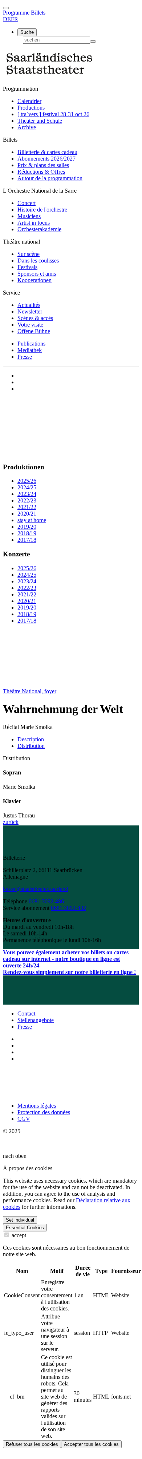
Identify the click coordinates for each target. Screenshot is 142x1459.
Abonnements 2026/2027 (46, 158)
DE (7, 19)
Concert (26, 203)
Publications (31, 343)
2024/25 (26, 487)
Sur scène (28, 254)
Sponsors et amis (36, 274)
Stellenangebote (35, 1020)
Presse (24, 357)
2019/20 (26, 527)
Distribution (31, 746)
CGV (23, 1119)
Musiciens (29, 216)
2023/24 (26, 494)
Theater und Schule (39, 121)
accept (18, 1235)
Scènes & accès (35, 318)
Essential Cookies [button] (25, 1227)
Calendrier (29, 101)
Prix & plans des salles (43, 165)
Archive (26, 127)
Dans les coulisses (38, 260)
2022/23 (26, 500)
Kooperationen (34, 280)
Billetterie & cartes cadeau (47, 152)
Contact (26, 1013)
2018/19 (26, 533)
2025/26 (26, 481)
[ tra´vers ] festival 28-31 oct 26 (53, 114)
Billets (38, 12)
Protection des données (43, 1112)
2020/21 (26, 513)
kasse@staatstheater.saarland (35, 889)
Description (30, 739)
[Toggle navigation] (6, 8)
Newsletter (29, 311)
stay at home (31, 520)
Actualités (28, 305)
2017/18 (26, 540)
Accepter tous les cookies (91, 1444)
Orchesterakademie (39, 229)
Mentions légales (36, 1106)
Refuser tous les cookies (32, 1444)
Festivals (27, 267)
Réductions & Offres (41, 172)
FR (14, 19)
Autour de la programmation (49, 178)
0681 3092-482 (68, 908)
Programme (17, 12)
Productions (31, 108)
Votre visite (30, 325)
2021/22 (26, 507)
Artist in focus (33, 223)
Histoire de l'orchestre (42, 209)
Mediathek (29, 350)
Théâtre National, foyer (29, 691)
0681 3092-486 (46, 901)
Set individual (20, 1220)
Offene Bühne (33, 331)
